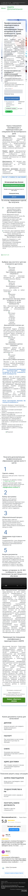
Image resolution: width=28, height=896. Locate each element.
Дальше (14, 197)
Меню (3, 8)
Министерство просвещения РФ (9, 885)
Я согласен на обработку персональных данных (10, 104)
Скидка (8, 111)
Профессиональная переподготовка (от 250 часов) (14, 190)
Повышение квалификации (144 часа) (14, 185)
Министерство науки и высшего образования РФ (13, 883)
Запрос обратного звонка (14, 700)
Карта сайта (4, 881)
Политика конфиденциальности (18, 889)
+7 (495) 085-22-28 (6, 2)
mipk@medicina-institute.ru (18, 2)
